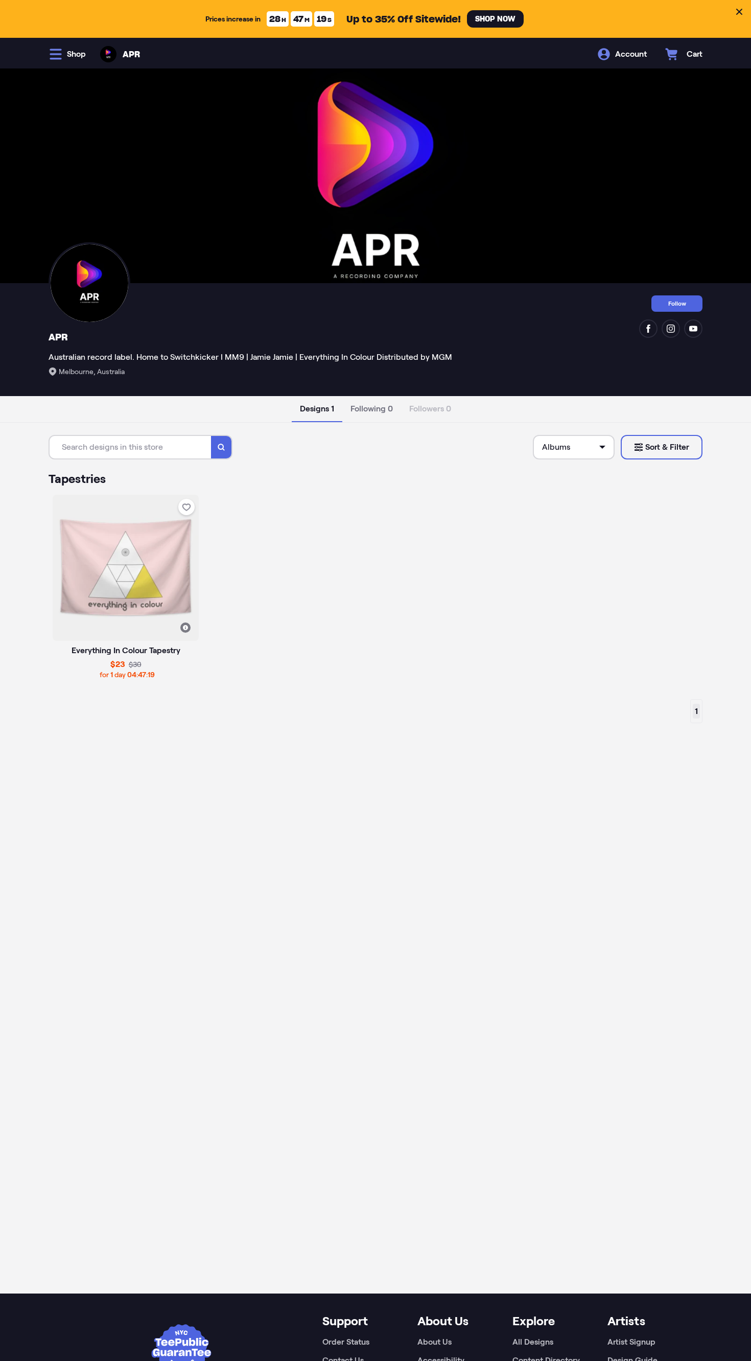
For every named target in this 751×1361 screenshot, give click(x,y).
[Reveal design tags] (185, 627)
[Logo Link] (108, 54)
